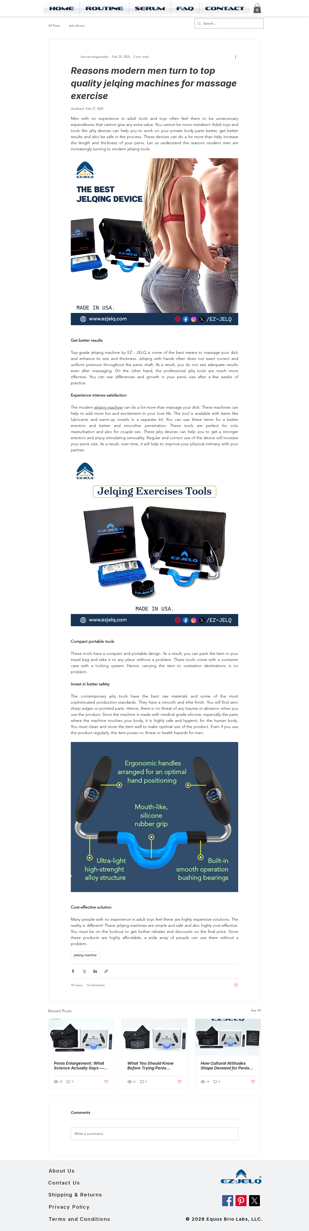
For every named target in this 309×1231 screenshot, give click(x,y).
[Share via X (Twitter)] (84, 971)
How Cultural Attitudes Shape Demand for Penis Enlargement (225, 1065)
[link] (257, 8)
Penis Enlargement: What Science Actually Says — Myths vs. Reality (79, 1065)
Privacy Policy (69, 1207)
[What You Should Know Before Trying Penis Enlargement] (154, 1037)
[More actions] (235, 56)
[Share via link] (106, 971)
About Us (62, 1171)
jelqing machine (85, 955)
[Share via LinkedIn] (95, 971)
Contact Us (64, 1183)
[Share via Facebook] (73, 971)
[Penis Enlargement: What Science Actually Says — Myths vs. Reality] (81, 1037)
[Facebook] (227, 1200)
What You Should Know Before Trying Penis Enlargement (150, 1065)
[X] (254, 1200)
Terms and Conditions (79, 1219)
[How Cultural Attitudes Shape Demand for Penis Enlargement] (228, 1037)
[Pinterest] (241, 1200)
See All (256, 1010)
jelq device (77, 25)
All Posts (54, 25)
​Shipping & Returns (75, 1195)
